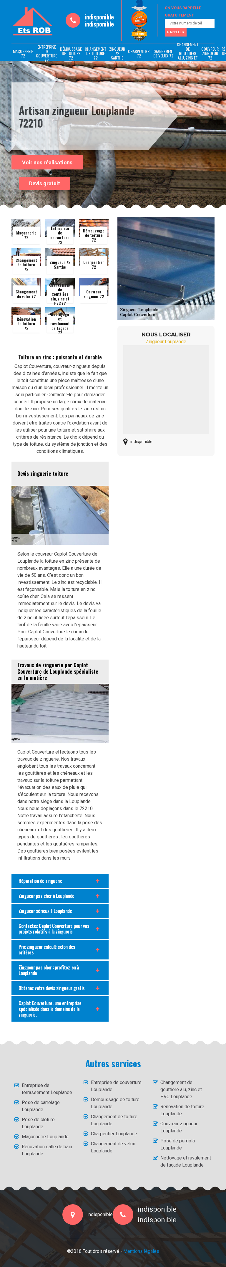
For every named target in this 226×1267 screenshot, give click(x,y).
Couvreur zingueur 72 (210, 53)
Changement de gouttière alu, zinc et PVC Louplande (181, 1089)
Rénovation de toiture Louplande (182, 1110)
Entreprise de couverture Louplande (116, 1086)
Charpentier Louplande (114, 1133)
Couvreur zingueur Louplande (178, 1127)
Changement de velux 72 (163, 53)
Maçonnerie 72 (23, 53)
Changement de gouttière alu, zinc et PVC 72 (187, 53)
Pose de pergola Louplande (177, 1144)
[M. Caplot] (32, 21)
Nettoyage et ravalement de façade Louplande (185, 1161)
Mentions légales (141, 1251)
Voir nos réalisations (47, 162)
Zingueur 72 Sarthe (117, 53)
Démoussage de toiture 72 (71, 53)
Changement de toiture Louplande (114, 1120)
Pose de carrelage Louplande (41, 1106)
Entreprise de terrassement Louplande (47, 1089)
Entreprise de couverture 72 (46, 53)
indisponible (99, 16)
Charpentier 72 (138, 53)
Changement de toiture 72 (95, 53)
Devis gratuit (44, 183)
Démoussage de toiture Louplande (115, 1103)
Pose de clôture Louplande (38, 1123)
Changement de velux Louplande (113, 1147)
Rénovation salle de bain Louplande (47, 1150)
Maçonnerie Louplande (45, 1136)
